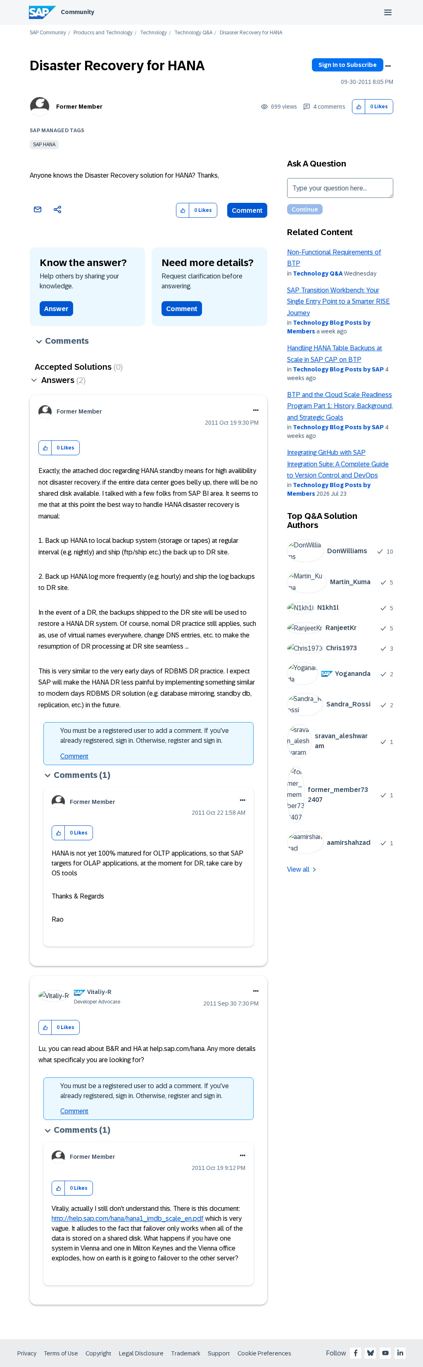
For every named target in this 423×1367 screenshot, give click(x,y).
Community (77, 12)
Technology (153, 33)
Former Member (79, 106)
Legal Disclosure (141, 1353)
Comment (247, 210)
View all (298, 869)
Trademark (185, 1353)
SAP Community (48, 33)
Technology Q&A (193, 33)
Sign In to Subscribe (347, 65)
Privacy (26, 1353)
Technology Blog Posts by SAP (338, 369)
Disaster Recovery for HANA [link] (251, 33)
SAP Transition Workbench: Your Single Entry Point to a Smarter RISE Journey (338, 301)
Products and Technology (103, 33)
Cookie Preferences (264, 1353)
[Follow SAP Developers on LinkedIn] (400, 1353)
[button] (358, 107)
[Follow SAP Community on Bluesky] (370, 1353)
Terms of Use (61, 1353)
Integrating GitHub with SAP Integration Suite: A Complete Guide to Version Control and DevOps (338, 464)
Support (219, 1353)
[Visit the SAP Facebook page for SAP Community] (355, 1353)
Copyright (99, 1353)
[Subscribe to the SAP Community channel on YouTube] (385, 1353)
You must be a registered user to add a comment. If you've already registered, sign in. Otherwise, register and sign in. (144, 735)
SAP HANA (44, 144)
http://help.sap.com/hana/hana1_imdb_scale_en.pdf (128, 1218)
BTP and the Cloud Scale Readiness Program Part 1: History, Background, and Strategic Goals (340, 406)
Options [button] (388, 66)
